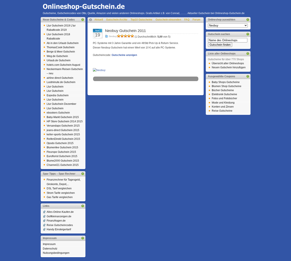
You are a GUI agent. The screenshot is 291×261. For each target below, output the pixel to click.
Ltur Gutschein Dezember (61, 103)
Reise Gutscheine (222, 110)
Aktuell (98, 19)
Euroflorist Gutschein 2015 (62, 156)
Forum (196, 19)
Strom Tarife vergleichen (61, 192)
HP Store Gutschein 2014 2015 (65, 121)
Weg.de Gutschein (57, 56)
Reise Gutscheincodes (60, 225)
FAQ (186, 19)
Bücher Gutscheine (223, 90)
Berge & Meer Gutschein (61, 51)
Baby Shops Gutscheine (226, 82)
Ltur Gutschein (55, 86)
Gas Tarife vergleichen (60, 197)
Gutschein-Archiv (116, 19)
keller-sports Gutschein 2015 (63, 134)
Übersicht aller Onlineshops (228, 63)
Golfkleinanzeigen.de (59, 216)
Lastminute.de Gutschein (61, 82)
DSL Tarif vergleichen (59, 188)
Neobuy (113, 36)
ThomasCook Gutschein (61, 47)
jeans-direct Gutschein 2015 (63, 130)
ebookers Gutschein (58, 112)
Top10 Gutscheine (141, 19)
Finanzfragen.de (56, 220)
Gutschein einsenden (168, 19)
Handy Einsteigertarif (59, 229)
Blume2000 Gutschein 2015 (63, 160)
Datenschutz (50, 248)
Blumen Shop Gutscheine (226, 86)
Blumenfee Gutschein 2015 (62, 147)
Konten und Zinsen (223, 106)
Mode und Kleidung (223, 102)
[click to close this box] (83, 19)
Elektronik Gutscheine (224, 94)
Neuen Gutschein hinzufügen (229, 67)
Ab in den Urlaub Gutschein (63, 43)
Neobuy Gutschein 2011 (125, 31)
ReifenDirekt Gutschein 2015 (63, 138)
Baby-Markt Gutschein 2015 (63, 117)
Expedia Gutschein (58, 95)
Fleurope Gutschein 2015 (61, 151)
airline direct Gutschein (60, 77)
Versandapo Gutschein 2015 (63, 125)
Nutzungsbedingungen (56, 252)
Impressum (49, 244)
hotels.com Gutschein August (63, 64)
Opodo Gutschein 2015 (60, 143)
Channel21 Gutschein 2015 (63, 164)
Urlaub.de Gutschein (59, 60)
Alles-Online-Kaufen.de (60, 211)
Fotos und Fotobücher (224, 98)
